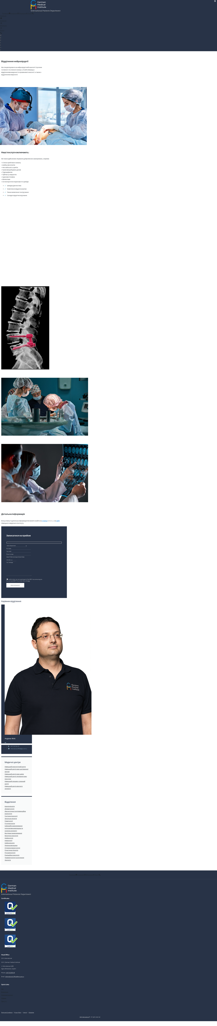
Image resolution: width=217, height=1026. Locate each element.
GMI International (84, 1017)
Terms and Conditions (6, 1012)
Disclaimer (31, 1012)
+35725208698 (10, 973)
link (29, 581)
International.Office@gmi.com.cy (14, 976)
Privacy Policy (17, 1012)
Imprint (25, 1012)
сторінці (44, 521)
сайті (58, 521)
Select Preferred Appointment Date (15, 557)
